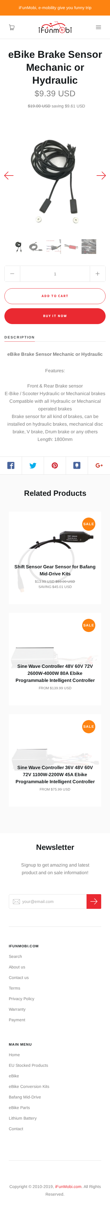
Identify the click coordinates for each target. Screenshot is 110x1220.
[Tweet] (33, 465)
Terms (14, 988)
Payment (17, 1019)
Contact (16, 1128)
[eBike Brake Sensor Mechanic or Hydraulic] (18, 246)
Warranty (17, 1009)
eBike (14, 1076)
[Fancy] (77, 465)
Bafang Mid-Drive (25, 1097)
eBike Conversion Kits (29, 1086)
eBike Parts (19, 1107)
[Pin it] (55, 465)
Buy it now (55, 316)
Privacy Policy (21, 998)
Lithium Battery (23, 1118)
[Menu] (98, 27)
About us (17, 967)
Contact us (19, 977)
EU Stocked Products (28, 1065)
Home (14, 1054)
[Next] (101, 175)
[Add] (99, 465)
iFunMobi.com (68, 1186)
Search (15, 956)
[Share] (11, 465)
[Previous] (9, 175)
